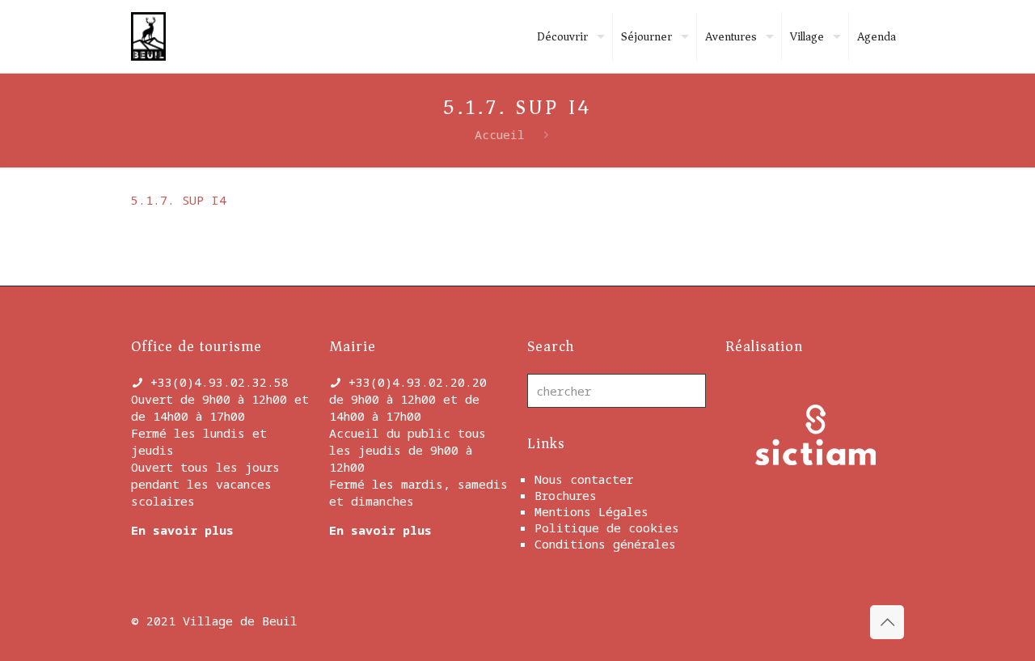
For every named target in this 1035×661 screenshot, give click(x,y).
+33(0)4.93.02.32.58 (219, 382)
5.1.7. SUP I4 (178, 200)
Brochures (565, 495)
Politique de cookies (606, 527)
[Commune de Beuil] (148, 36)
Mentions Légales (591, 511)
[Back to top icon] (887, 622)
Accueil (500, 134)
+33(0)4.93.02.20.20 (418, 382)
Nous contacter (583, 479)
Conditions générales (605, 544)
